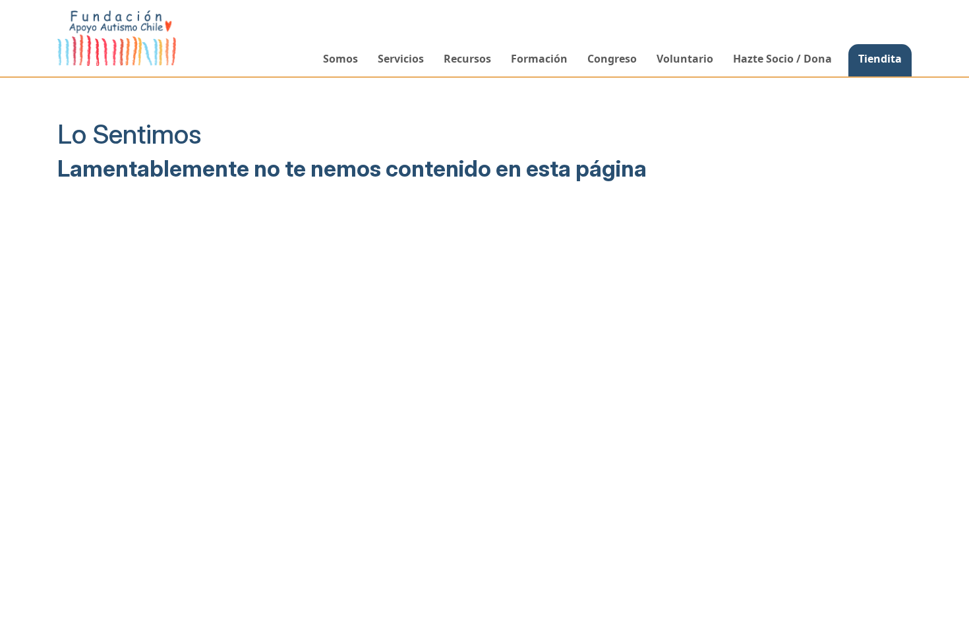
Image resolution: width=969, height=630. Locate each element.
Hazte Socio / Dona (782, 58)
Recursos (467, 58)
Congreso (612, 58)
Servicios (401, 58)
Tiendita (880, 58)
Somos (340, 58)
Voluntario (685, 58)
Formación (539, 58)
